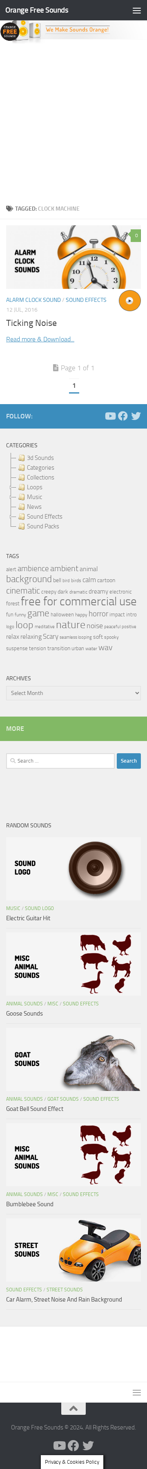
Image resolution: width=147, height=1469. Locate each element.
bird (66, 580)
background (29, 579)
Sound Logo (39, 908)
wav (105, 647)
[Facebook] (123, 416)
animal (89, 569)
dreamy (98, 591)
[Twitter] (136, 416)
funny (20, 615)
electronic (120, 592)
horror (98, 613)
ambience (33, 568)
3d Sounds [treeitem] (40, 458)
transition (58, 648)
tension (37, 648)
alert (11, 569)
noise (95, 626)
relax (12, 636)
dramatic (78, 592)
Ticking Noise (31, 323)
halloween (62, 614)
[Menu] (137, 10)
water (91, 648)
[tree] (73, 492)
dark (63, 591)
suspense (17, 648)
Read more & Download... (40, 339)
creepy (48, 592)
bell (57, 580)
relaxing (31, 636)
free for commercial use (79, 601)
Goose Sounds (24, 1013)
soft (98, 636)
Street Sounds (65, 1290)
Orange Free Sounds (36, 10)
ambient (64, 568)
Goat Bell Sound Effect (34, 1109)
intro (131, 614)
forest (13, 603)
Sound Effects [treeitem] (44, 516)
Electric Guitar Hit (28, 918)
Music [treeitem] (34, 497)
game (38, 613)
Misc (52, 1004)
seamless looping (76, 637)
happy (81, 615)
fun (9, 614)
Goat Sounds (63, 1099)
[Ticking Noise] (73, 257)
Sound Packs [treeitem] (43, 526)
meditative (45, 626)
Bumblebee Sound (29, 1204)
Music (13, 908)
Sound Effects (86, 300)
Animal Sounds (24, 1004)
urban (77, 648)
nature (70, 624)
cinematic (23, 590)
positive (129, 626)
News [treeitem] (34, 506)
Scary (50, 636)
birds (76, 580)
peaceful (112, 626)
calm (89, 580)
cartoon (106, 580)
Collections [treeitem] (40, 477)
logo (10, 626)
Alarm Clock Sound (33, 300)
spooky (111, 637)
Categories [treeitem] (40, 467)
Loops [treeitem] (34, 487)
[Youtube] (110, 416)
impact (117, 614)
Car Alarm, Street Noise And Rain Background (64, 1299)
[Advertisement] (73, 121)
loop (24, 625)
